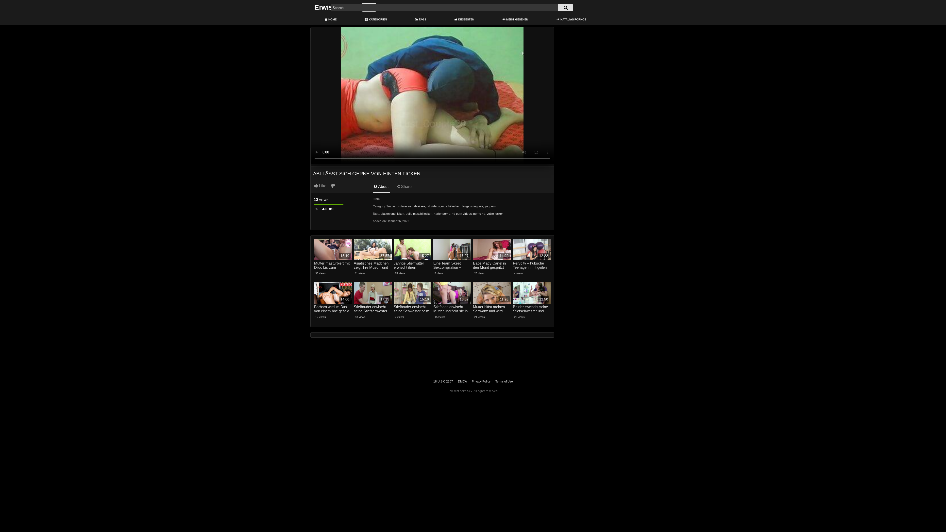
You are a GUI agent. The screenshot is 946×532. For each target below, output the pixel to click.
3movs (391, 206)
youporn (490, 206)
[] (565, 7)
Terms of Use (504, 381)
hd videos (433, 206)
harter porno (442, 214)
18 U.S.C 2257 (443, 381)
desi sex (419, 206)
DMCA (462, 381)
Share (406, 186)
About (383, 186)
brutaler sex (405, 206)
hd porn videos (462, 214)
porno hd (479, 214)
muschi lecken (450, 206)
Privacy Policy (481, 381)
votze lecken (495, 214)
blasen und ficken (392, 214)
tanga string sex (472, 206)
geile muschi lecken (419, 214)
